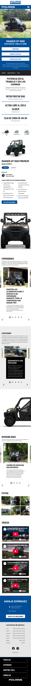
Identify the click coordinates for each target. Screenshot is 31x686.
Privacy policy (16, 652)
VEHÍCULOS (7, 660)
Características (11, 73)
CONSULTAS (7, 675)
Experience (7, 665)
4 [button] (18, 317)
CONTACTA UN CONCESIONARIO (15, 616)
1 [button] (10, 317)
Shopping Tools (9, 670)
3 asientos (5, 167)
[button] (28, 133)
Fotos (18, 73)
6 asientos (13, 167)
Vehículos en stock (15, 59)
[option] (15, 291)
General (4, 73)
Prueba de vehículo (15, 54)
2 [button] (13, 317)
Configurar (15, 49)
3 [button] (16, 317)
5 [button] (21, 317)
